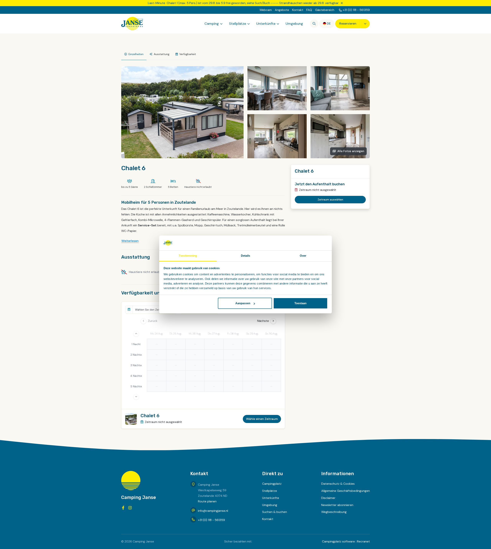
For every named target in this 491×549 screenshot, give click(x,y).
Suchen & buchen (274, 512)
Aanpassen (242, 303)
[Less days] (136, 334)
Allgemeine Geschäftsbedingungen (345, 491)
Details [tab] (245, 255)
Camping (211, 23)
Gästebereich (324, 10)
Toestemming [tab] (188, 255)
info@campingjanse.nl (213, 511)
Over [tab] (303, 255)
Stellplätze (237, 23)
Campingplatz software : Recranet (346, 541)
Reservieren (347, 23)
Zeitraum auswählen (330, 199)
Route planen (207, 501)
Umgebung (294, 23)
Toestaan (300, 303)
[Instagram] (130, 507)
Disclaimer (328, 498)
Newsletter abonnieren (337, 505)
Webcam (266, 10)
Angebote (282, 10)
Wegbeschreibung (334, 512)
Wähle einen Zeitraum (262, 419)
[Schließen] (341, 3)
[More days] (136, 397)
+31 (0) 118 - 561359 (356, 10)
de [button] (329, 23)
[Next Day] (273, 321)
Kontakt (297, 10)
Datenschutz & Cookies (338, 484)
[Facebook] (123, 507)
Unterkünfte (265, 23)
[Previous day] (143, 321)
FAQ (309, 10)
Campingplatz (272, 484)
